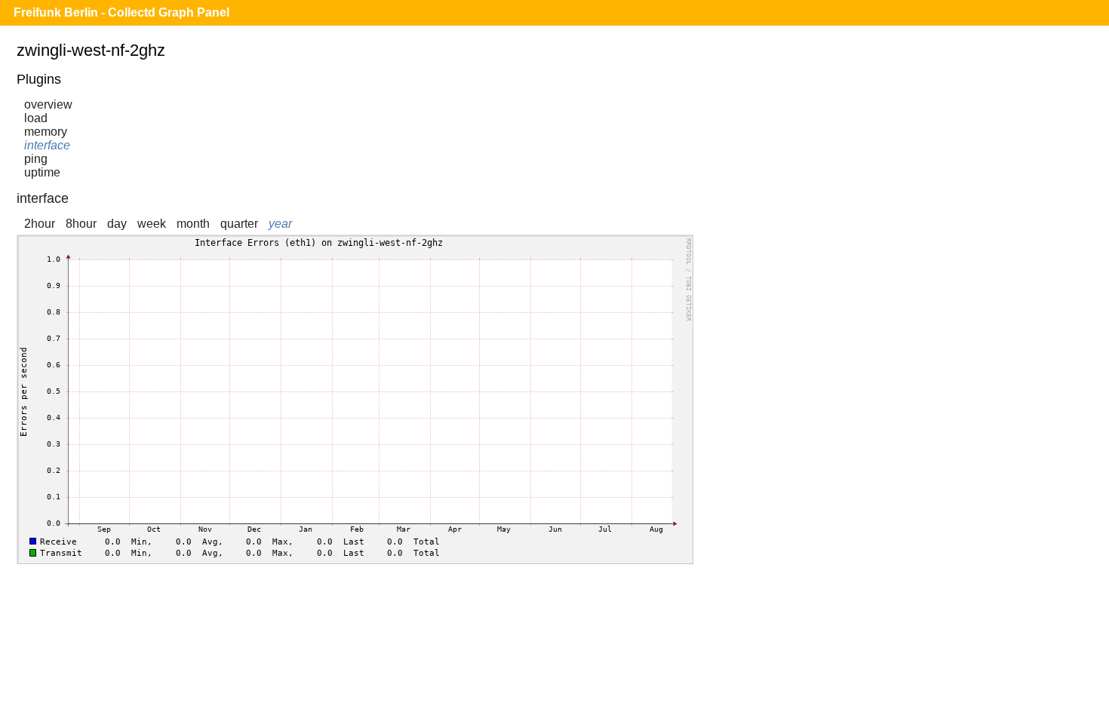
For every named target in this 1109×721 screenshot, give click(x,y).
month (193, 223)
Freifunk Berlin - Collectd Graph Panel (121, 12)
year (280, 223)
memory (45, 131)
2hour (39, 223)
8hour (81, 223)
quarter (239, 223)
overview (48, 104)
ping (36, 158)
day (117, 223)
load (36, 118)
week (151, 223)
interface (47, 145)
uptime (42, 172)
